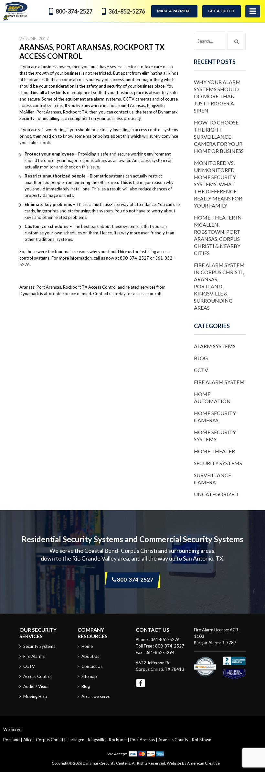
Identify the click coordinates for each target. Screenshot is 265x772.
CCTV (201, 370)
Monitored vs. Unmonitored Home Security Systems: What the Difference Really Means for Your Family (218, 184)
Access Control (37, 676)
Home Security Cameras (215, 416)
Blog (201, 358)
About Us (90, 656)
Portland (11, 739)
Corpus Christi (49, 739)
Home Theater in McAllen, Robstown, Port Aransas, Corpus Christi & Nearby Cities (218, 235)
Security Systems (218, 463)
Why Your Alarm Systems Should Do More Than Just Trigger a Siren (217, 96)
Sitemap (89, 676)
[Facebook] (140, 683)
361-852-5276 (126, 11)
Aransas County (173, 739)
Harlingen (75, 739)
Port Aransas (142, 739)
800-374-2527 (74, 11)
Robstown (201, 739)
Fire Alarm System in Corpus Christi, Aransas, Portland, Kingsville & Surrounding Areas (219, 286)
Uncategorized (216, 494)
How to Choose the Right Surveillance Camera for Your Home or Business (219, 136)
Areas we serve (95, 696)
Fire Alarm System (219, 382)
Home (87, 646)
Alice (27, 739)
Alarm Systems (215, 346)
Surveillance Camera (212, 478)
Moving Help (35, 696)
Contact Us (91, 666)
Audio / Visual (36, 686)
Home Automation (212, 397)
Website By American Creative (193, 763)
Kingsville (96, 739)
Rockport (118, 739)
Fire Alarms (34, 656)
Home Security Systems (215, 435)
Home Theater (214, 451)
